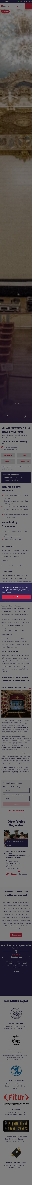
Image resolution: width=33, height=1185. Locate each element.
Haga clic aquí (6, 592)
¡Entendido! (16, 597)
